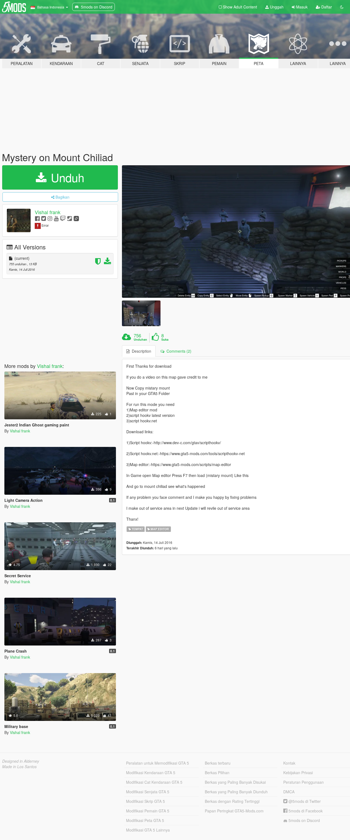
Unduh (66, 177)
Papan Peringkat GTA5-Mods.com (234, 811)
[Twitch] (63, 218)
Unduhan (140, 339)
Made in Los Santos (19, 766)
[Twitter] (43, 218)
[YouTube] (56, 218)
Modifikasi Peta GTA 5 (145, 820)
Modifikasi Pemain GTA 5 (147, 811)
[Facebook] (37, 218)
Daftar (326, 7)
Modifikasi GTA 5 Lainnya (148, 830)
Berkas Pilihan (217, 772)
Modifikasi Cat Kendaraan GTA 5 (154, 782)
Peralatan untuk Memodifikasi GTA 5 (157, 763)
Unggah (276, 7)
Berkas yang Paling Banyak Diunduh (236, 791)
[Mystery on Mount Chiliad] (141, 313)
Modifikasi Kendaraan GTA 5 (150, 772)
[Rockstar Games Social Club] (76, 218)
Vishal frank (47, 212)
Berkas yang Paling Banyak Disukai (235, 782)
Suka (164, 339)
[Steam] (69, 218)
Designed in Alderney (20, 761)
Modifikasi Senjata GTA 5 (147, 791)
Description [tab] (140, 351)
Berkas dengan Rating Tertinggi (232, 801)
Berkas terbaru (218, 763)
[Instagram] (49, 218)
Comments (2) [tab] (177, 351)
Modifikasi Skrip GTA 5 (145, 801)
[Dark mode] (342, 7)
